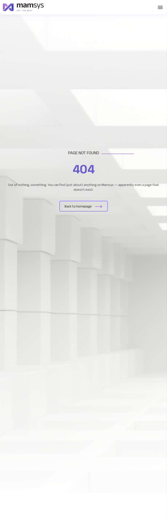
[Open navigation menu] (160, 7)
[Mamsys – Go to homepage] (23, 7)
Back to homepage (78, 206)
